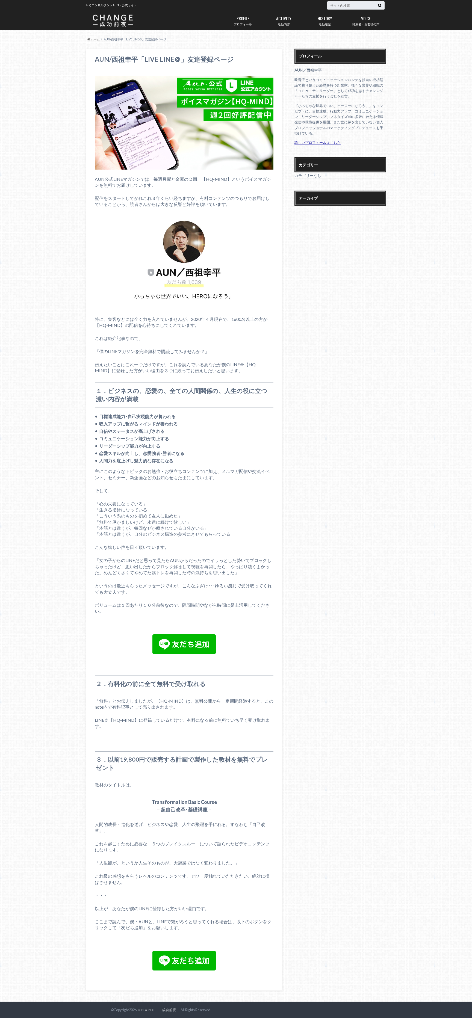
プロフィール (243, 20)
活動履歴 (325, 20)
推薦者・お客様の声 (365, 20)
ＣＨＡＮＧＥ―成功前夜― (158, 1010)
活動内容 (283, 20)
